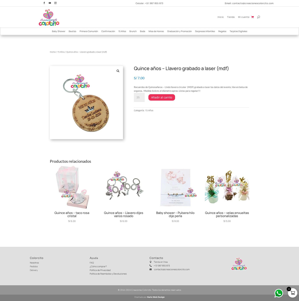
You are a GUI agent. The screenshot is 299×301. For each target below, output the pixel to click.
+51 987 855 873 (154, 3)
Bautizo (72, 31)
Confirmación (108, 31)
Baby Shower (58, 31)
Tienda (231, 16)
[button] (118, 71)
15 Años (122, 31)
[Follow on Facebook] (44, 2)
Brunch (133, 31)
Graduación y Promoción (179, 31)
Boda (142, 31)
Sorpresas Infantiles (205, 31)
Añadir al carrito (161, 97)
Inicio (221, 16)
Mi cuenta (243, 16)
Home (53, 51)
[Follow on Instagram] (55, 2)
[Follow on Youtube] (50, 2)
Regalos (222, 31)
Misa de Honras (156, 31)
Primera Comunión (89, 31)
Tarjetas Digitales (238, 31)
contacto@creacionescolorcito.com (253, 3)
